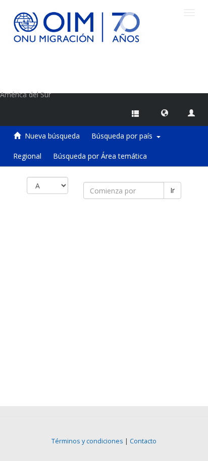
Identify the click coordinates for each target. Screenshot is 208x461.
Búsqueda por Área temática (100, 156)
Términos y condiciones (87, 441)
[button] (164, 112)
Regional (27, 156)
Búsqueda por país (124, 136)
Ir (172, 190)
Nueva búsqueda (52, 136)
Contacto (143, 441)
